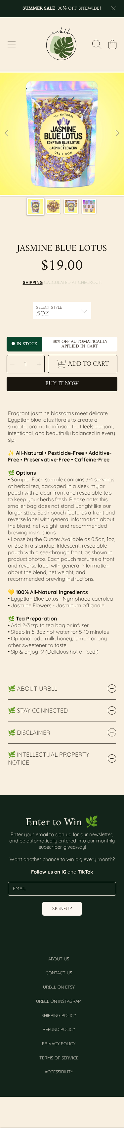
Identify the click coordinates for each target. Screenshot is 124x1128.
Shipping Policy (59, 1015)
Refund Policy (59, 1029)
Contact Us (59, 972)
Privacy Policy (58, 1043)
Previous (7, 133)
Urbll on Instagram (59, 1001)
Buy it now (62, 384)
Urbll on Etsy (59, 987)
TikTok (85, 872)
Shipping (33, 282)
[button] (11, 44)
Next (117, 133)
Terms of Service (58, 1057)
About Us (58, 958)
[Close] (113, 8)
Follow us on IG (49, 872)
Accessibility (59, 1071)
